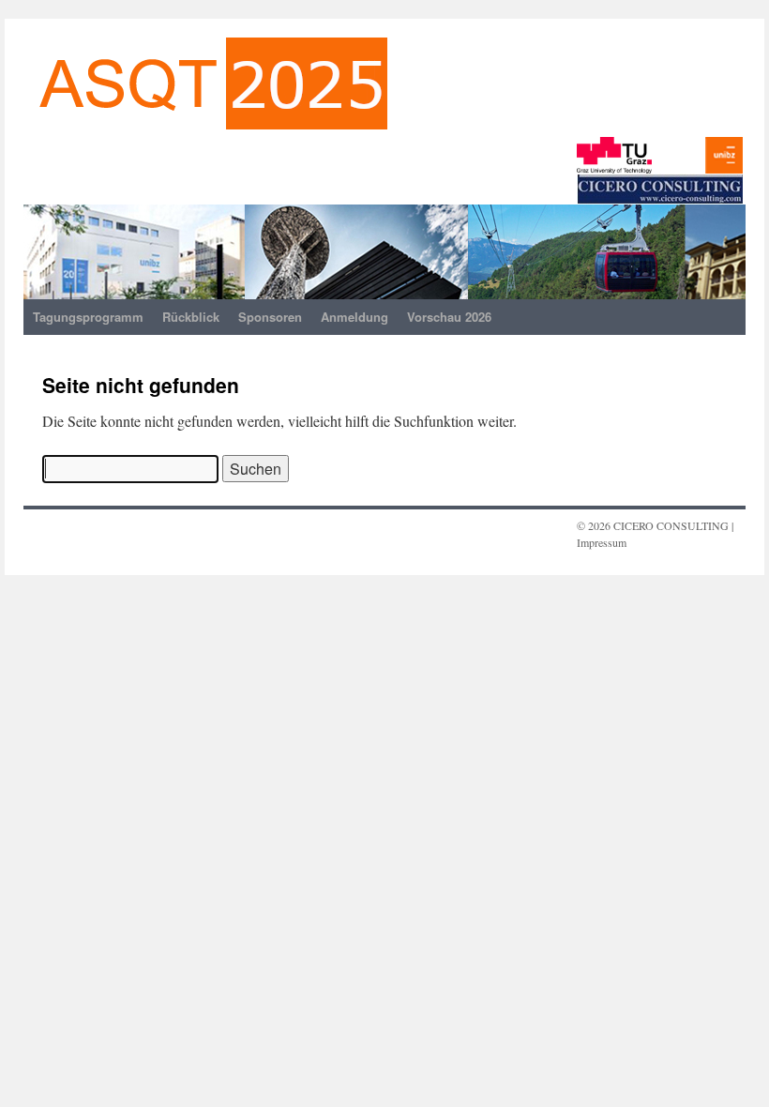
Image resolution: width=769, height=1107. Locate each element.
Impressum (601, 542)
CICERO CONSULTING (671, 525)
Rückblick (190, 317)
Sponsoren (270, 317)
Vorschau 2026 (449, 317)
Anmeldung (354, 317)
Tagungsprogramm (88, 317)
